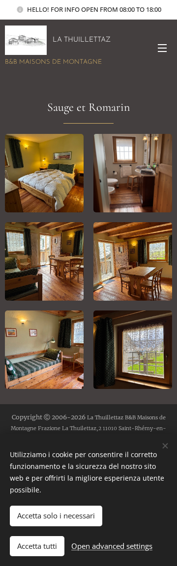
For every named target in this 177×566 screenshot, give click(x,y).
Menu (162, 47)
